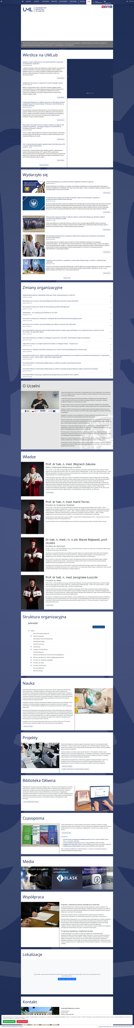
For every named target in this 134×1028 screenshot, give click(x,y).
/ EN (131, 1)
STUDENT (36, 1)
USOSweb (82, 1)
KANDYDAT (54, 1)
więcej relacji (67, 278)
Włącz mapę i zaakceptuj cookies (67, 979)
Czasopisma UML (66, 833)
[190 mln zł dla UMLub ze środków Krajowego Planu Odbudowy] (88, 93)
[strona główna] (22, 2)
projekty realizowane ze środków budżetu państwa (75, 769)
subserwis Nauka (28, 726)
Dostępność (107, 3)
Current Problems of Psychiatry (72, 842)
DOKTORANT (45, 1)
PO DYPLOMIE (63, 1)
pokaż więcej (49, 492)
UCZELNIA (28, 1)
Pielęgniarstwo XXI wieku (70, 844)
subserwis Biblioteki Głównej (31, 802)
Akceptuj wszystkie (9, 1021)
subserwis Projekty (67, 766)
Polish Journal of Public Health (71, 846)
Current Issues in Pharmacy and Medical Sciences (77, 839)
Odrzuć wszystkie (22, 1021)
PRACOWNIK (73, 1)
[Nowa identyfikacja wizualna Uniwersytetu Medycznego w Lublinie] (90, 93)
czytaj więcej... (60, 78)
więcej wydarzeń (44, 165)
